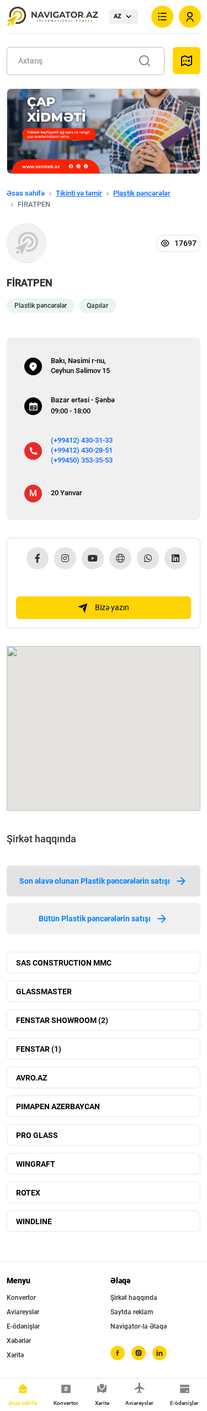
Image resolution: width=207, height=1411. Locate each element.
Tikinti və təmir (79, 193)
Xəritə (15, 1355)
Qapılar (97, 306)
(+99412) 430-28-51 (82, 450)
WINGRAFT (35, 1164)
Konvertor (21, 1298)
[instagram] (138, 1353)
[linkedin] (159, 1353)
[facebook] (117, 1353)
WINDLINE (34, 1221)
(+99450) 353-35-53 (82, 460)
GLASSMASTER (44, 991)
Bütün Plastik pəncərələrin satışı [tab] (95, 918)
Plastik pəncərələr (142, 193)
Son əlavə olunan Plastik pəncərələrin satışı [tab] (94, 881)
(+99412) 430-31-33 (82, 440)
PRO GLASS (37, 1135)
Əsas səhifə (26, 193)
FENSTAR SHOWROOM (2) (62, 1020)
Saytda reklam (131, 1312)
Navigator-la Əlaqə (138, 1326)
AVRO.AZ (31, 1077)
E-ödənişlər (23, 1326)
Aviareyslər (23, 1312)
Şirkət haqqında (133, 1298)
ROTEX (28, 1192)
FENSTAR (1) (38, 1049)
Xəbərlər (19, 1341)
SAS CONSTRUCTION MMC (64, 962)
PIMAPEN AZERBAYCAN (58, 1106)
